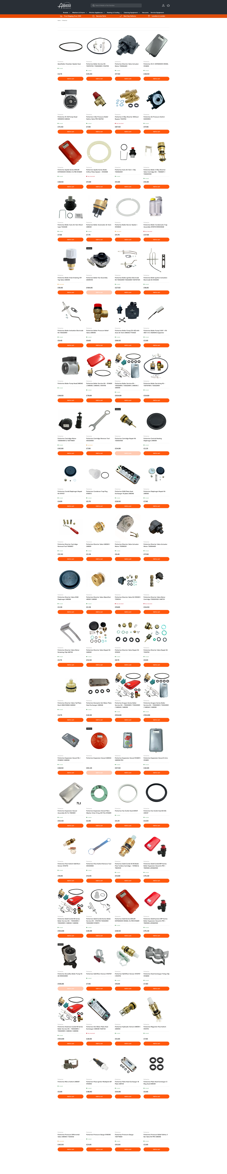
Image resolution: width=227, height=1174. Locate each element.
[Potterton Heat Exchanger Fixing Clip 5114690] (156, 956)
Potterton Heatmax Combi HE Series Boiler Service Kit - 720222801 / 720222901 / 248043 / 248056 (70, 1029)
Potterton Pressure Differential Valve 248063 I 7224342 (68, 1136)
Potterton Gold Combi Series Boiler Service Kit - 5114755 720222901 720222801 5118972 (98, 921)
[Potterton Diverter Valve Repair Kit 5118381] (128, 632)
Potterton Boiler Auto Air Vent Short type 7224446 (70, 226)
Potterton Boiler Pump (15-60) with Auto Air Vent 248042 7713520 (127, 332)
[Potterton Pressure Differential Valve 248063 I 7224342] (70, 1117)
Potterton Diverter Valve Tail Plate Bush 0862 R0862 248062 (69, 704)
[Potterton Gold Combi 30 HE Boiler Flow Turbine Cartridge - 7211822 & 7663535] (128, 846)
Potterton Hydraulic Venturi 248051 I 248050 (127, 1028)
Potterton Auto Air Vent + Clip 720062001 (125, 171)
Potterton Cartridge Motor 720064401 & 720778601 (67, 440)
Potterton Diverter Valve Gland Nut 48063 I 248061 (98, 598)
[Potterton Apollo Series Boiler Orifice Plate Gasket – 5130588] (99, 152)
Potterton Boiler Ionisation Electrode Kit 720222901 (70, 332)
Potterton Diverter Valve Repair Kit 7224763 (156, 651)
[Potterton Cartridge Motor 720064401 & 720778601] (70, 421)
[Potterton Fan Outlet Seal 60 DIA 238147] (156, 793)
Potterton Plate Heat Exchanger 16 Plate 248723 (127, 1083)
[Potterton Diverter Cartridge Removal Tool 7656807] (70, 527)
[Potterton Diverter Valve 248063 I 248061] (99, 527)
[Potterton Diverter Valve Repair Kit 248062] (99, 632)
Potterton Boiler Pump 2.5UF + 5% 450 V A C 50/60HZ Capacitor (155, 332)
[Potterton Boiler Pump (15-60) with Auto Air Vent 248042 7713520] (128, 313)
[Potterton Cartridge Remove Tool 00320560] (99, 421)
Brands (65, 12)
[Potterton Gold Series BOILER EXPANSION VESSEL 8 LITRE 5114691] (128, 901)
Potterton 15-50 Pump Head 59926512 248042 (67, 118)
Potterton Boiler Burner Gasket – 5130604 (126, 226)
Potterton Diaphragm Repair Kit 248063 (154, 492)
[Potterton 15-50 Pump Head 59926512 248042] (70, 99)
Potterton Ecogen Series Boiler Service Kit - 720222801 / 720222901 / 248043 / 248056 (127, 705)
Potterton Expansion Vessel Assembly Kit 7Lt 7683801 (67, 812)
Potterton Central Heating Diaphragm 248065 (153, 440)
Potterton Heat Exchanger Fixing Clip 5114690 (156, 975)
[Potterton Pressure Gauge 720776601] (128, 1117)
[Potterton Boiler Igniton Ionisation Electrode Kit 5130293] (156, 260)
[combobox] (116, 5)
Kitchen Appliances (96, 12)
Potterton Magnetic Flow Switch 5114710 (155, 1028)
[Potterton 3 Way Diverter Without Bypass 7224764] (128, 99)
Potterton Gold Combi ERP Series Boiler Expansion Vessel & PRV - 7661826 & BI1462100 (155, 866)
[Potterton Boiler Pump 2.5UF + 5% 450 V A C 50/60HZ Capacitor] (156, 313)
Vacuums (145, 12)
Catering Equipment (131, 12)
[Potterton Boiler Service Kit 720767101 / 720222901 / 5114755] (99, 46)
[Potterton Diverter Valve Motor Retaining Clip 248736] (70, 632)
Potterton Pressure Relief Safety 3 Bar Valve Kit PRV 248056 (156, 1136)
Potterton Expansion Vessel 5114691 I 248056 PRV (127, 759)
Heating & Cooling (113, 12)
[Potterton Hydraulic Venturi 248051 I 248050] (128, 1009)
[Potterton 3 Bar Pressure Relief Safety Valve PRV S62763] (99, 99)
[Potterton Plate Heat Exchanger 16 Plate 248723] (128, 1064)
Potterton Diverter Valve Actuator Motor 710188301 (127, 545)
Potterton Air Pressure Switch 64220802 (154, 118)
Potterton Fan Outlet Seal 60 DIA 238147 (155, 812)
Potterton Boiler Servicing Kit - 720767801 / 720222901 (154, 385)
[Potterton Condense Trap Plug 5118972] (99, 474)
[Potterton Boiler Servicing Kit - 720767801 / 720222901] (156, 366)
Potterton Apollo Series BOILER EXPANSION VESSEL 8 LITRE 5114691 (70, 171)
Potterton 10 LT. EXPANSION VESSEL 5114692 (156, 65)
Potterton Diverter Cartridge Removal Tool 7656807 (68, 545)
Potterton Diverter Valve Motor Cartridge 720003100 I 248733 (154, 598)
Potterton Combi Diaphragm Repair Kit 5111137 (70, 492)
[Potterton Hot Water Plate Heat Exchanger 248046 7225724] (99, 1009)
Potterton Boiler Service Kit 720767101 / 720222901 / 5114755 (97, 65)
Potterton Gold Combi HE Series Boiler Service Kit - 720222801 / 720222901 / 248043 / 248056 (69, 921)
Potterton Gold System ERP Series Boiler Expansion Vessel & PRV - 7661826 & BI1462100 (156, 921)
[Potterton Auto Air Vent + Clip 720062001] (128, 152)
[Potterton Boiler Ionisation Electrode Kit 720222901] (70, 313)
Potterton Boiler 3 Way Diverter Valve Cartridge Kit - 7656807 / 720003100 (155, 172)
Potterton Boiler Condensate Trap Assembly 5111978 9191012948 (155, 226)
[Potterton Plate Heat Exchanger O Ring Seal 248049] (156, 1064)
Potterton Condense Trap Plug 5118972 (97, 492)
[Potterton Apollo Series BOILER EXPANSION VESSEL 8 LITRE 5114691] (70, 152)
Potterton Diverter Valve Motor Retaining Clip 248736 (68, 651)
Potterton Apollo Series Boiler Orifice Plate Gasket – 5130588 (97, 171)
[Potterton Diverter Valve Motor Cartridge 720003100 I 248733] (156, 579)
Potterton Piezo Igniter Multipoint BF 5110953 (99, 1083)
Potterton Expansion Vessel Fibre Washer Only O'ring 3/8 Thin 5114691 (98, 812)
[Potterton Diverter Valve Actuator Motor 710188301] (128, 527)
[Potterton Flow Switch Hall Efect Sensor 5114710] (70, 846)
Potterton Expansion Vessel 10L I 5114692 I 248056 (69, 759)
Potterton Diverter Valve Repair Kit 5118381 (127, 651)
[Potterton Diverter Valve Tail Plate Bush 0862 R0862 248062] (70, 685)
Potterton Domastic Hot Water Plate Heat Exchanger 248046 (99, 704)
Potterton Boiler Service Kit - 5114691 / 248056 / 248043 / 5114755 (99, 385)
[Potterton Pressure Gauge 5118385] (99, 1117)
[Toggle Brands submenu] (69, 13)
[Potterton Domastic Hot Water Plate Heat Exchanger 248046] (99, 685)
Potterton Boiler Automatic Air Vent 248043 (98, 226)
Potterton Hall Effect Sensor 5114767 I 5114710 (127, 975)
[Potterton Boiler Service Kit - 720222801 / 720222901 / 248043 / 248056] (128, 366)
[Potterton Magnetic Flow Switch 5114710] (156, 1009)
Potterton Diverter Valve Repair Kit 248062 (98, 651)
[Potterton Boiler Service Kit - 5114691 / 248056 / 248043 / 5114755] (99, 366)
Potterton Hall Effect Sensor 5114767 (99, 974)
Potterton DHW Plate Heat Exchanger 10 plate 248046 (124, 492)
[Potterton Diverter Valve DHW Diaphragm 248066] (70, 579)
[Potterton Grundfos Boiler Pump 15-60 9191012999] (70, 956)
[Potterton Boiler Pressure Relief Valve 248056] (99, 313)
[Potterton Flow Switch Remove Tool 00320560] (99, 846)
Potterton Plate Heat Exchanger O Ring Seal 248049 (155, 1083)
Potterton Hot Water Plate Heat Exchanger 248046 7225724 (97, 1028)
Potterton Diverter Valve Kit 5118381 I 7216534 (127, 598)
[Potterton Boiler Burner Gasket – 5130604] (128, 207)
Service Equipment (157, 12)
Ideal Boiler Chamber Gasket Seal (69, 64)
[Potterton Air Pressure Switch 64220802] (156, 99)
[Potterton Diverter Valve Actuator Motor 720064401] (128, 46)
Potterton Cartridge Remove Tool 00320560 (98, 440)
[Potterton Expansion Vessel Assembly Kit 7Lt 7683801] (70, 793)
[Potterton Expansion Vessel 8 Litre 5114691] (156, 740)
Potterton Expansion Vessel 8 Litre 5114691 (156, 759)
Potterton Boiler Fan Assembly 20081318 (97, 279)
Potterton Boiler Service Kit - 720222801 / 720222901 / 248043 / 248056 (127, 386)
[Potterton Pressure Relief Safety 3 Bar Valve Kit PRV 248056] (156, 1117)
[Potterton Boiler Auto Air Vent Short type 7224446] (70, 207)
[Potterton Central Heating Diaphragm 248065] (156, 421)
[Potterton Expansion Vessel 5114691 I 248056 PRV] (128, 740)
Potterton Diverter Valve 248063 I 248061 (98, 545)
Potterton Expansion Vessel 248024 (98, 758)
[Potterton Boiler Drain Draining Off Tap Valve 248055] (70, 260)
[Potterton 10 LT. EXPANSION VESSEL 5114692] (156, 46)
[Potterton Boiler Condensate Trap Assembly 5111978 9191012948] (156, 207)
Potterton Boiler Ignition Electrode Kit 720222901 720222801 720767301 (127, 279)
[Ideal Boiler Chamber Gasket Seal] (70, 46)
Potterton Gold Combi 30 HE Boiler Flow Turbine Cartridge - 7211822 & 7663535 (127, 866)
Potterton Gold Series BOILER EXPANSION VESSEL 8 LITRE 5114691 (127, 920)
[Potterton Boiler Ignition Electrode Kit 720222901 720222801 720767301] (128, 260)
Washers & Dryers (78, 12)
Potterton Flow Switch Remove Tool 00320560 (98, 865)
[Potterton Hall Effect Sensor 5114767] (99, 956)
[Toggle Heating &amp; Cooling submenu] (121, 13)
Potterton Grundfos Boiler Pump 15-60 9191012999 (70, 975)
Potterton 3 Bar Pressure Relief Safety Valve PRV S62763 (97, 118)
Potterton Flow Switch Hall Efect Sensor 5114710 (69, 865)
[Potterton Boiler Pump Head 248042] (70, 366)
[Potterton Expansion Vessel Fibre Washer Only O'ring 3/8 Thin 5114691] (99, 793)
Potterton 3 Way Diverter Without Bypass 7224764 (127, 118)
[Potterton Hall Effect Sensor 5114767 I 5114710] (128, 956)
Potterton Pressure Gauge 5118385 (98, 1135)
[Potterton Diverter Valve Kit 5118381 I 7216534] (128, 579)
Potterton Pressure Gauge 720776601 (124, 1136)
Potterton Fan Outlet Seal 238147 (126, 811)
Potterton (64, 20)
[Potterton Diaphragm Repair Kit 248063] (156, 474)
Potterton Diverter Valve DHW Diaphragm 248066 (68, 598)
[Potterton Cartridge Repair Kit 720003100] (128, 421)
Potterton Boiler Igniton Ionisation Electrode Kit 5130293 (155, 279)
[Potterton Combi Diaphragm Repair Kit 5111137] (70, 474)
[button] (168, 5)
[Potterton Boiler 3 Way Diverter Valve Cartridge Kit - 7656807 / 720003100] (156, 152)
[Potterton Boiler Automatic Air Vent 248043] (99, 207)
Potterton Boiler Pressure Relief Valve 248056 (97, 332)
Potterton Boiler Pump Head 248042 (70, 383)
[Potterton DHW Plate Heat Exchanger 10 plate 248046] (128, 474)
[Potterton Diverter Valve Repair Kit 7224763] (156, 632)
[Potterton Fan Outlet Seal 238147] (128, 793)
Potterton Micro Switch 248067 (69, 1082)
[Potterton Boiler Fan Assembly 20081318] (99, 260)
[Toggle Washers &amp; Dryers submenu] (86, 13)
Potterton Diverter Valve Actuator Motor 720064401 (127, 65)
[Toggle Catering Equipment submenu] (139, 13)
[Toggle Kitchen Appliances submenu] (104, 13)
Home (59, 20)
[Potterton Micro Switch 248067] (70, 1064)
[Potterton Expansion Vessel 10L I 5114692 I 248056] (70, 740)
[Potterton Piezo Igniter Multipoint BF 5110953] (99, 1064)
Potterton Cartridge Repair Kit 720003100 (125, 440)
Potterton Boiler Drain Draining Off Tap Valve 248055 (70, 279)
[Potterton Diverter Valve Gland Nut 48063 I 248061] (99, 579)
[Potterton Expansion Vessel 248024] (99, 740)
